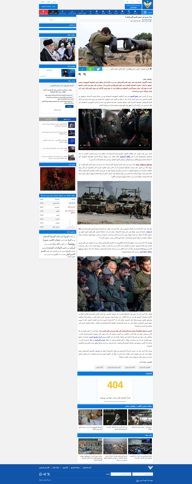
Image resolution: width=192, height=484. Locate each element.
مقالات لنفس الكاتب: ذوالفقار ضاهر (138, 406)
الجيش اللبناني (71, 256)
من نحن (54, 1)
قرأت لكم (56, 467)
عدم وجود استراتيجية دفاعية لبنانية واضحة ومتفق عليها (58, 95)
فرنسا (73, 240)
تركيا (54, 244)
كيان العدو (122, 69)
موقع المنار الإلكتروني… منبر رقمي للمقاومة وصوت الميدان (55, 141)
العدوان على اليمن (51, 251)
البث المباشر (43, 76)
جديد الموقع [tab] (67, 119)
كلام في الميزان (44, 467)
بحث (51, 19)
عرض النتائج (57, 109)
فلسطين (46, 236)
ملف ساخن (114, 69)
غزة (70, 239)
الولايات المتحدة (54, 247)
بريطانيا (46, 244)
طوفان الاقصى (64, 240)
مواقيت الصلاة (82, 13)
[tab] (57, 86)
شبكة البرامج (75, 467)
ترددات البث (62, 13)
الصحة (52, 254)
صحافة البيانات (72, 13)
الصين (56, 254)
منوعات (97, 13)
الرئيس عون (47, 254)
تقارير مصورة (145, 69)
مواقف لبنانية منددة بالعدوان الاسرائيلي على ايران (55, 149)
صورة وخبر (72, 164)
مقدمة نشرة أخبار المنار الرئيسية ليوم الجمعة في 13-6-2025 (54, 133)
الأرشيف (42, 1)
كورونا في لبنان (62, 236)
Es (139, 1)
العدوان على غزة (61, 251)
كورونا (53, 236)
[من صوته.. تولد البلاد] (57, 179)
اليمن (64, 248)
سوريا (45, 240)
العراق (68, 251)
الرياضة (116, 13)
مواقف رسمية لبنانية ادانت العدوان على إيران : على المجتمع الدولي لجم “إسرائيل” (54, 157)
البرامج (122, 13)
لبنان (71, 236)
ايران (72, 247)
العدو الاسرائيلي (129, 367)
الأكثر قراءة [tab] (48, 119)
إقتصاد (103, 13)
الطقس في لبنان (62, 254)
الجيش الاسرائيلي (144, 367)
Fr (133, 1)
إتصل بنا (48, 1)
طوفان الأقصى (54, 240)
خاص (90, 13)
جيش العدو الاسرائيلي (114, 367)
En (127, 1)
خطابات (110, 13)
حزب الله (60, 244)
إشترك (108, 474)
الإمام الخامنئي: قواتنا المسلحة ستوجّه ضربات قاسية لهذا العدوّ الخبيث (54, 125)
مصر (74, 236)
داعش (66, 244)
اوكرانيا (68, 248)
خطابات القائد (71, 35)
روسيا (71, 243)
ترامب (50, 244)
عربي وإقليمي (130, 69)
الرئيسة (135, 13)
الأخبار (128, 13)
